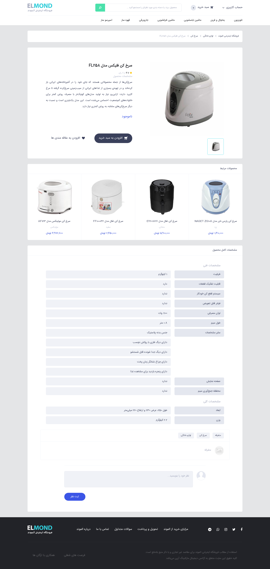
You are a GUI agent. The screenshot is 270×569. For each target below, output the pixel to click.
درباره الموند (83, 529)
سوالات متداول (123, 529)
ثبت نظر (75, 496)
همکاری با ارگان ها (44, 555)
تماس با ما (102, 529)
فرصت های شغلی (74, 555)
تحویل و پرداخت (148, 529)
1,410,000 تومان (215, 233)
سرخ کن (203, 435)
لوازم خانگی (186, 435)
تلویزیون (238, 20)
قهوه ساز (125, 20)
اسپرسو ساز (106, 20)
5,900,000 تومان (162, 233)
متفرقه (218, 435)
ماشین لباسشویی (192, 20)
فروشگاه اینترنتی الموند (207, 552)
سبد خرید (203, 7)
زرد (215, 227)
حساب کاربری (233, 7)
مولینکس (54, 227)
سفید (108, 227)
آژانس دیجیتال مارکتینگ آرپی (190, 558)
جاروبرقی (143, 20)
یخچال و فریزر (217, 20)
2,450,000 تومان (108, 233)
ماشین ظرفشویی (166, 20)
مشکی (162, 227)
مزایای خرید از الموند (175, 529)
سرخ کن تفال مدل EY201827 (162, 221)
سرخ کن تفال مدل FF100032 (108, 221)
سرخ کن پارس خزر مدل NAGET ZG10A (216, 221)
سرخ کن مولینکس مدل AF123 (54, 221)
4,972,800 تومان (54, 233)
